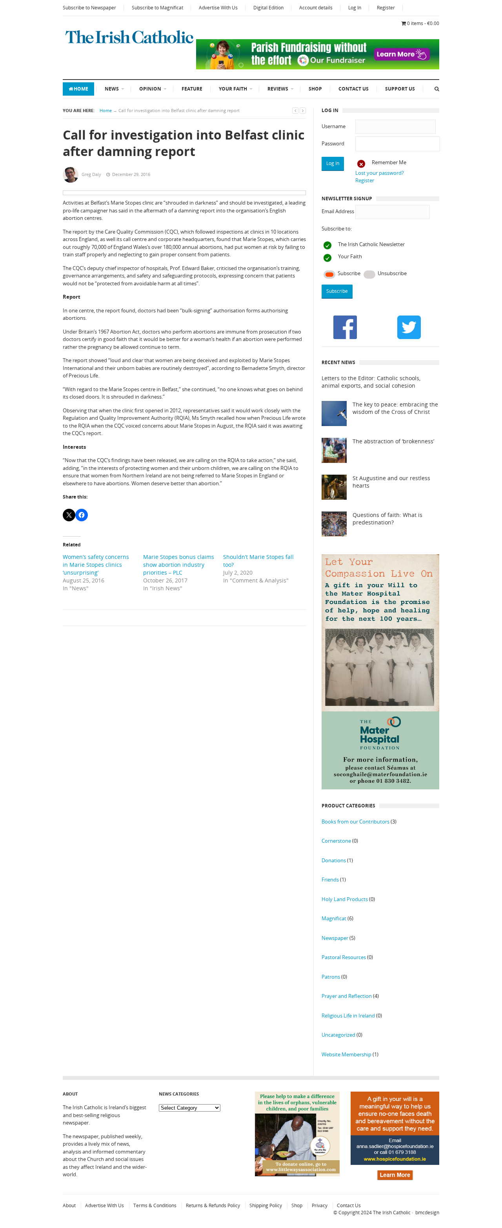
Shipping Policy (265, 1205)
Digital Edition (268, 7)
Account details (316, 7)
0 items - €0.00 (423, 23)
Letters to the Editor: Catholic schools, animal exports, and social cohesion (371, 382)
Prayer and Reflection (347, 995)
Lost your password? (379, 172)
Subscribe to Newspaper (89, 7)
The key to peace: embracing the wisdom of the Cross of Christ (395, 408)
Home (81, 88)
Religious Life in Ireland (348, 1015)
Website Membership (346, 1054)
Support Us (400, 88)
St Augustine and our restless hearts (391, 482)
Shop (315, 88)
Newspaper (335, 937)
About (69, 1205)
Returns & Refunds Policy (213, 1205)
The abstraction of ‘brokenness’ (393, 441)
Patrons (331, 976)
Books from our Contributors (355, 821)
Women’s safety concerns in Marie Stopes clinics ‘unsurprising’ (96, 564)
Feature (192, 88)
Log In (354, 7)
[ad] (317, 67)
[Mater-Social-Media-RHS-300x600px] (380, 787)
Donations (334, 860)
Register (386, 7)
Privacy (319, 1205)
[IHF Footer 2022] (395, 1178)
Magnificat (334, 918)
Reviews (277, 88)
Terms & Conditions (154, 1205)
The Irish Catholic (392, 1212)
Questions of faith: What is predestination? (387, 519)
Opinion (150, 88)
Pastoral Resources (344, 957)
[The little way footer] (297, 1174)
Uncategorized (338, 1034)
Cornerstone (336, 840)
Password (333, 143)
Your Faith (233, 88)
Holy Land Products (345, 899)
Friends (330, 879)
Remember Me (389, 162)
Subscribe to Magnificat (157, 7)
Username (334, 126)
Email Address (338, 211)
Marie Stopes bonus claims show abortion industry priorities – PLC (178, 564)
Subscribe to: (337, 228)
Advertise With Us (218, 7)
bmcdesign (427, 1212)
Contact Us (353, 88)
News (112, 88)
